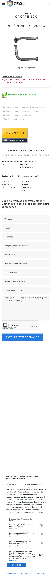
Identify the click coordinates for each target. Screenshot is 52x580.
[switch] (41, 525)
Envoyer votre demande (22, 337)
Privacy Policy (39, 573)
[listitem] (26, 520)
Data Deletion (12, 573)
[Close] (45, 476)
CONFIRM (16, 565)
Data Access (26, 573)
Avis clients (40, 155)
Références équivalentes (26, 150)
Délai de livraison (16, 155)
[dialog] (26, 525)
